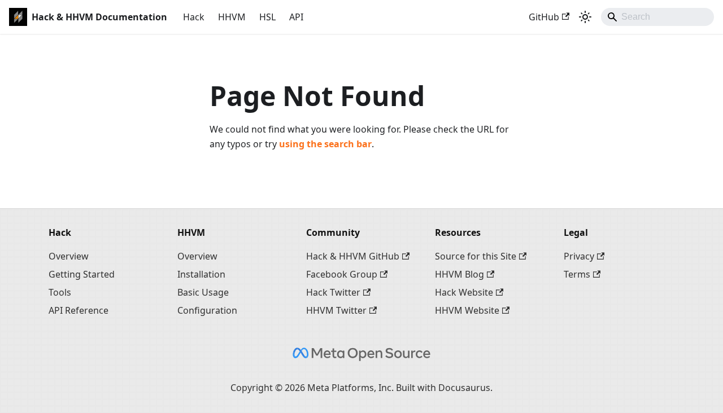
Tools (60, 292)
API (296, 17)
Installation (201, 274)
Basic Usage (203, 292)
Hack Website (464, 292)
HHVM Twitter (336, 310)
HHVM (232, 17)
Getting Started (82, 274)
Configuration (207, 310)
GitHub (544, 17)
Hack (193, 17)
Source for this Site (475, 256)
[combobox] (657, 17)
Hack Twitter (333, 292)
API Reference (78, 310)
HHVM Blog (459, 274)
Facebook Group (341, 274)
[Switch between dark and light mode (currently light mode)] (585, 17)
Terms (577, 274)
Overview (69, 256)
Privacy (579, 256)
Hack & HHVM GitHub (352, 256)
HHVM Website (467, 310)
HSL (267, 17)
